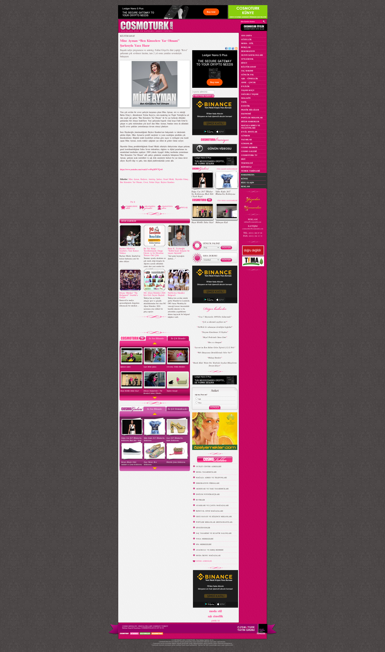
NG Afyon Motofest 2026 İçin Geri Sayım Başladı (154, 293)
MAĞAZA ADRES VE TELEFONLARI (211, 477)
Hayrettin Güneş (182, 179)
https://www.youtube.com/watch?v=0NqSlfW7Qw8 (141, 169)
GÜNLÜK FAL (247, 75)
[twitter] (229, 48)
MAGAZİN (246, 98)
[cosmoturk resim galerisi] (203, 168)
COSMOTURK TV (249, 155)
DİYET (244, 63)
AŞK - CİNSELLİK (249, 78)
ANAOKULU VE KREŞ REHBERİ (209, 550)
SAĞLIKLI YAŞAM (249, 94)
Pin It (132, 201)
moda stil (215, 610)
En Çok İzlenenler (178, 338)
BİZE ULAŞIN (247, 182)
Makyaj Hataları (214, 357)
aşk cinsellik (215, 616)
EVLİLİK (245, 86)
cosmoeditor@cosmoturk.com (252, 228)
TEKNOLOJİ (247, 163)
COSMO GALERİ (249, 151)
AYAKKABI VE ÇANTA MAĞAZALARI (212, 505)
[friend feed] (233, 48)
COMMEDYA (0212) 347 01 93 (152, 628)
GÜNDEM (245, 136)
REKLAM (245, 186)
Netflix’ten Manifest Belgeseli (176, 293)
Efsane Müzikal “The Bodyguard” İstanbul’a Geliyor (128, 295)
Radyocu (143, 179)
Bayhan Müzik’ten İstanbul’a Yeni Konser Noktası (129, 250)
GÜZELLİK (246, 39)
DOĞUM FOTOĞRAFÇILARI (208, 494)
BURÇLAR (246, 47)
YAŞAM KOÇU (247, 90)
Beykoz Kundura (167, 182)
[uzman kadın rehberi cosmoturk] (214, 460)
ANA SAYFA (246, 35)
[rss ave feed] (236, 48)
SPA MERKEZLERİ (203, 544)
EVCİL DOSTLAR (249, 132)
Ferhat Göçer (154, 182)
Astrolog (151, 179)
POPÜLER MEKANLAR (252, 118)
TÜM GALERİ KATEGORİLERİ (227, 169)
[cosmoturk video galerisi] (203, 200)
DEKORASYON (248, 51)
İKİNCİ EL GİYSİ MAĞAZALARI (209, 511)
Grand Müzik (168, 179)
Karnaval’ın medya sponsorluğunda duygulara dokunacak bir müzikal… (129, 303)
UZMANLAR (246, 143)
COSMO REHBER (249, 147)
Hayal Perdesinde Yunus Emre (214, 337)
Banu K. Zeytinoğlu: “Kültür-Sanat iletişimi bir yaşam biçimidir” (178, 250)
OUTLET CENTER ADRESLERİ (208, 466)
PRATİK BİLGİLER (250, 110)
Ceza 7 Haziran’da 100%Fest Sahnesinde (215, 316)
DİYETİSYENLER (203, 527)
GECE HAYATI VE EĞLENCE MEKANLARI (214, 516)
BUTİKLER (200, 500)
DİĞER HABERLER (128, 221)
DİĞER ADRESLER (204, 561)
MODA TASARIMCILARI (206, 472)
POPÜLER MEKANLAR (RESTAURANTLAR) (214, 522)
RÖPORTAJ (246, 167)
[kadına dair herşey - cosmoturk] (146, 31)
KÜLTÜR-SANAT (127, 35)
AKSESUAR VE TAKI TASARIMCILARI (212, 488)
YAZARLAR (246, 139)
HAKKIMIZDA (247, 175)
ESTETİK (245, 106)
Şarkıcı (159, 179)
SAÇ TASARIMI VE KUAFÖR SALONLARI (213, 533)
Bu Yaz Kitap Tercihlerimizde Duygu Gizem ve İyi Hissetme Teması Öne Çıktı (154, 252)
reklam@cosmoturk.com (252, 222)
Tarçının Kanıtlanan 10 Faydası (214, 332)
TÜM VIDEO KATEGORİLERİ (227, 200)
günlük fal (215, 620)
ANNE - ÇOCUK (248, 82)
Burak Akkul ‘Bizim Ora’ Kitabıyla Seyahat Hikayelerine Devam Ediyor (215, 364)
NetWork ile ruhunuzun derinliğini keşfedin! (215, 327)
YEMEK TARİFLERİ (250, 171)
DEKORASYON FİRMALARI (207, 483)
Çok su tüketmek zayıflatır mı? (214, 322)
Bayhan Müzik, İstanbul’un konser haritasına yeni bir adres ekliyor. (129, 259)
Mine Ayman (134, 179)
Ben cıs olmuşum (214, 342)
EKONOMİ (246, 114)
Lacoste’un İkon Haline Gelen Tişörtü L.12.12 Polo (214, 347)
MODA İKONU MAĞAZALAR (208, 555)
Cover (145, 182)
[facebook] (226, 48)
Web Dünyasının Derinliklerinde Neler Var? (214, 352)
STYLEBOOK (247, 59)
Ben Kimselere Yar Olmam (131, 182)
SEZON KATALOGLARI (252, 55)
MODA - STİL (247, 43)
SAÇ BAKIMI (247, 71)
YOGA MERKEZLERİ (204, 538)
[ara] (264, 21)
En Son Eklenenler (156, 338)
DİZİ (243, 159)
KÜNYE (244, 179)
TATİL (244, 102)
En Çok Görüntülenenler (177, 408)
